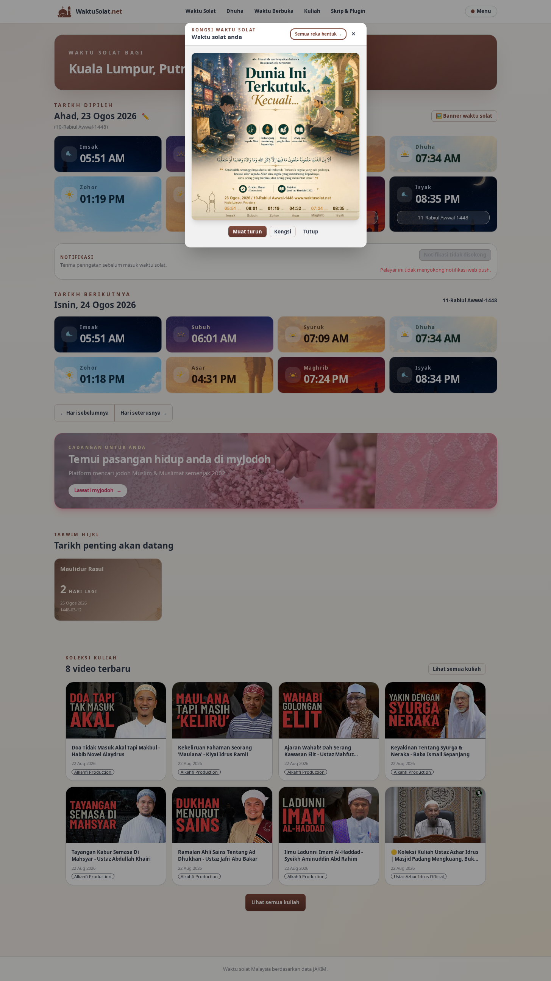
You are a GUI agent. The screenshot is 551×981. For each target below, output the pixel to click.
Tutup (310, 231)
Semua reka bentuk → (318, 34)
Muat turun (247, 231)
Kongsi (282, 231)
